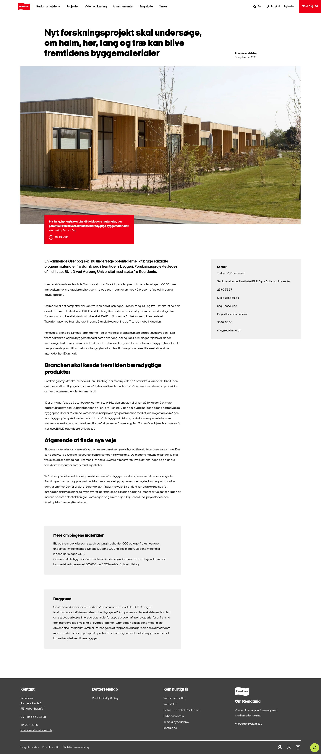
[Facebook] (280, 747)
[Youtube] (289, 747)
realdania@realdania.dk (36, 730)
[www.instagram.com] (298, 747)
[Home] (24, 6)
